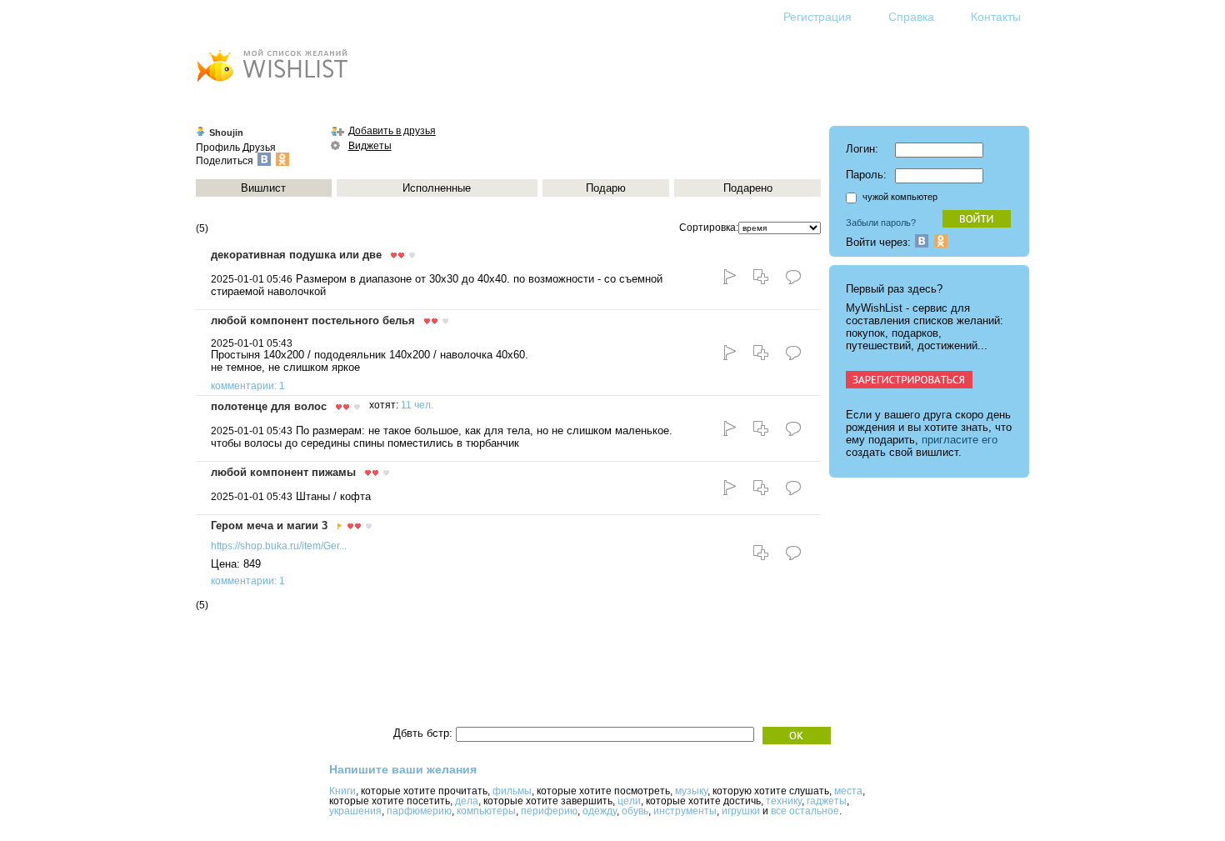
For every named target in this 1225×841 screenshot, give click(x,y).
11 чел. (417, 405)
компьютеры (486, 811)
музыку (691, 791)
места (848, 791)
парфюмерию (419, 811)
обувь (635, 811)
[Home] (272, 84)
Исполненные (436, 188)
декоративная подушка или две (296, 254)
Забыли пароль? (881, 223)
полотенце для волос (269, 406)
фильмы (512, 791)
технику (784, 801)
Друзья (259, 148)
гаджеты (827, 801)
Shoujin (226, 133)
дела (466, 801)
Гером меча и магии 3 (269, 525)
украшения (355, 811)
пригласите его (960, 439)
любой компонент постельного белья (313, 320)
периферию (549, 811)
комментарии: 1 (248, 386)
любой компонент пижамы (283, 472)
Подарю (606, 188)
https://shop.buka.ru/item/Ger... (279, 546)
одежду (599, 811)
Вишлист (263, 188)
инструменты (685, 811)
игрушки (741, 811)
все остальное (805, 811)
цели (629, 801)
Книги (342, 791)
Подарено (747, 188)
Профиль (218, 148)
